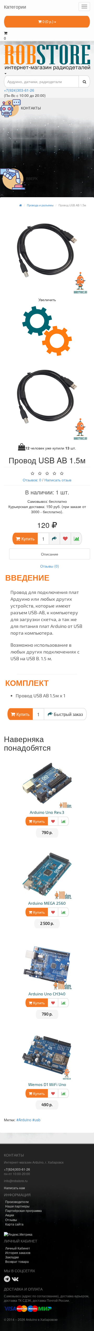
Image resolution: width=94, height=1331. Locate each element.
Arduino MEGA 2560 (47, 903)
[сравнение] (76, 539)
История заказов (17, 1252)
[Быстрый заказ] (54, 539)
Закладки (12, 1257)
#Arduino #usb (28, 1119)
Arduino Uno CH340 (47, 993)
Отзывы (11, 1219)
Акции (9, 1215)
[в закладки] (65, 539)
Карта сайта (14, 1224)
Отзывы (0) (49, 566)
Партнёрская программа (23, 1210)
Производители (17, 1201)
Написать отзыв (57, 479)
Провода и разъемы (40, 205)
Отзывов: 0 (32, 479)
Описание (49, 554)
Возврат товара (17, 1261)
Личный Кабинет (17, 1248)
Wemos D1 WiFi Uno (47, 1084)
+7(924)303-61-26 (19, 90)
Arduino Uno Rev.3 (47, 812)
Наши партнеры (17, 1206)
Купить (38, 821)
